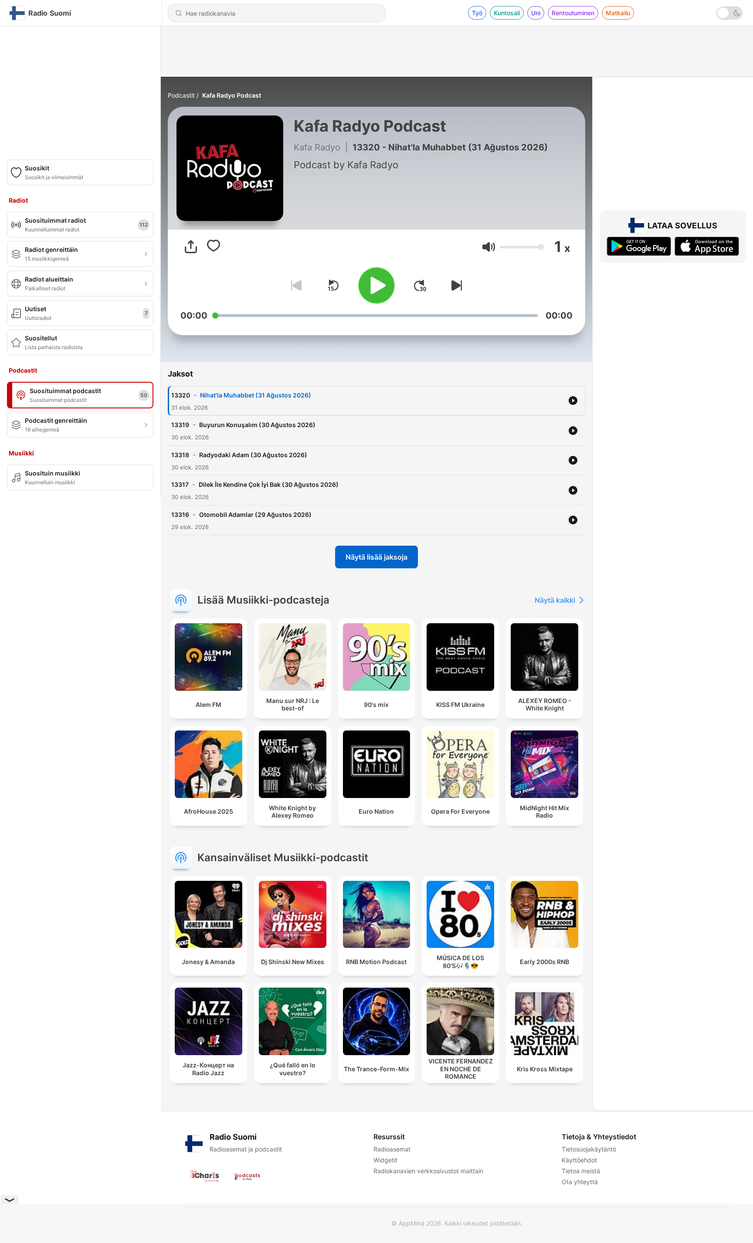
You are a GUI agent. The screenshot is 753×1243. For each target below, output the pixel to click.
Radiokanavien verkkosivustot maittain (428, 1171)
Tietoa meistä (581, 1171)
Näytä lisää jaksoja (376, 557)
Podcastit (181, 95)
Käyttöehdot (579, 1160)
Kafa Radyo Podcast (231, 95)
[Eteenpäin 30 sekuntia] (420, 285)
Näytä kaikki (555, 600)
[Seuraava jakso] (455, 285)
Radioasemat (391, 1149)
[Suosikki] (213, 246)
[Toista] (376, 285)
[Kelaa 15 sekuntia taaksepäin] (333, 285)
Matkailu (618, 13)
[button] (488, 247)
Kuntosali (507, 13)
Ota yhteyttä (580, 1181)
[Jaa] (190, 246)
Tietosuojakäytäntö (589, 1149)
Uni (535, 13)
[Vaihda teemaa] (729, 13)
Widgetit (385, 1160)
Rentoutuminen (573, 13)
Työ (477, 13)
